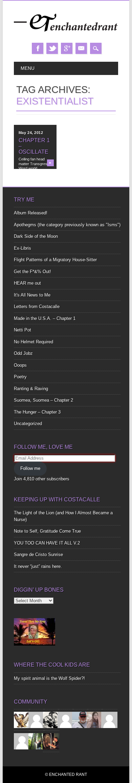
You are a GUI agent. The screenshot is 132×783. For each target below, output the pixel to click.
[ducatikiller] (51, 719)
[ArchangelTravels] (36, 719)
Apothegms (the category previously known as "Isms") (67, 224)
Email (81, 48)
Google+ (66, 48)
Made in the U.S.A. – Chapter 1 (44, 318)
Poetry (20, 376)
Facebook (37, 48)
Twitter (52, 48)
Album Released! (30, 212)
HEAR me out (27, 283)
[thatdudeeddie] (109, 719)
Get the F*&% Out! (32, 271)
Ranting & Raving (31, 388)
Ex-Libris (22, 248)
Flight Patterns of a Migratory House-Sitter (55, 259)
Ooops (20, 365)
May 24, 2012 (31, 133)
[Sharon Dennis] (66, 719)
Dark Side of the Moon (36, 236)
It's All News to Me (32, 295)
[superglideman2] (80, 719)
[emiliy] (22, 741)
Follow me (30, 468)
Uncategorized (28, 423)
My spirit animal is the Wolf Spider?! (49, 678)
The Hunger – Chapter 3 (37, 412)
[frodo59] (22, 719)
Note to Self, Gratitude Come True (47, 531)
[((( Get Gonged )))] (51, 741)
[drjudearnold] (95, 719)
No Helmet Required (33, 341)
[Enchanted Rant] (66, 35)
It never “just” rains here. (38, 566)
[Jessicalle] (36, 741)
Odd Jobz (23, 353)
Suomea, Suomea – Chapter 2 (43, 400)
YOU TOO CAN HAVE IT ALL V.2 (47, 543)
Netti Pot (22, 329)
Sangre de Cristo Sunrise (38, 554)
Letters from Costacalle (37, 306)
